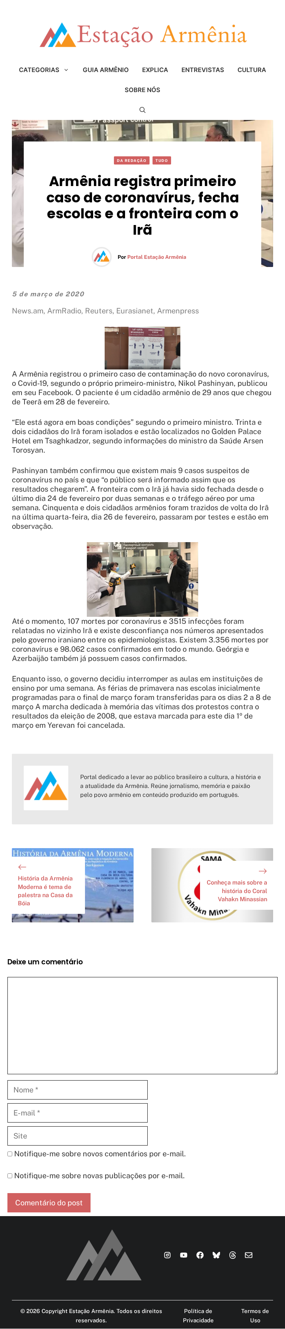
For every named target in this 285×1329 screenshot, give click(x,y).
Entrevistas (202, 70)
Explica (155, 70)
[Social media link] (167, 1255)
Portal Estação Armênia (156, 257)
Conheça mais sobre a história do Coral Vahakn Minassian (237, 891)
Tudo (161, 160)
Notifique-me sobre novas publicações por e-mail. (99, 1175)
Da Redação (132, 160)
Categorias (39, 70)
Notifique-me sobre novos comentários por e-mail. (100, 1153)
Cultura (252, 70)
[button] (143, 110)
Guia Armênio (106, 70)
